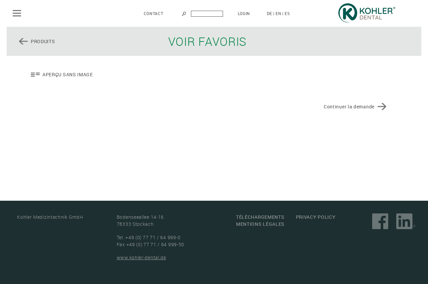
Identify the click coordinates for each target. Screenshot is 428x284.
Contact (154, 13)
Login (244, 13)
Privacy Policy (316, 217)
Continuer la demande (349, 106)
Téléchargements (260, 217)
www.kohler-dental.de (141, 257)
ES (287, 13)
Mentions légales (260, 224)
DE (269, 13)
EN (278, 13)
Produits (43, 41)
